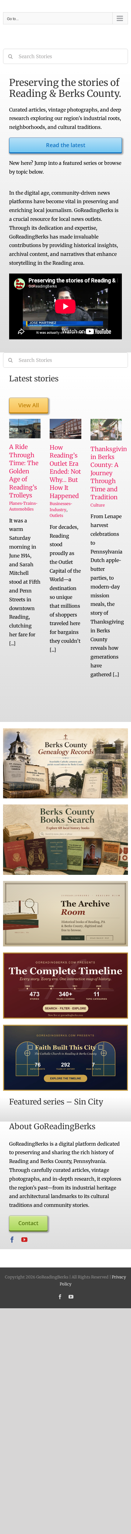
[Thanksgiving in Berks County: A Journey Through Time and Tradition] (106, 429)
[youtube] (24, 1240)
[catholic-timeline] (65, 1027)
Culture (97, 505)
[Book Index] (65, 807)
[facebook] (12, 1240)
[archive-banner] (65, 883)
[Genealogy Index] (65, 731)
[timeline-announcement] (65, 955)
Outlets (56, 515)
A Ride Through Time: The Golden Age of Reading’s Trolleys (23, 471)
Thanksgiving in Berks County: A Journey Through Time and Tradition (110, 473)
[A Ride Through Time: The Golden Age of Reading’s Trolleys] (25, 428)
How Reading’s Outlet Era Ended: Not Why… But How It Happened (65, 472)
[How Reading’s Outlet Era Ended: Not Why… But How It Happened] (65, 429)
